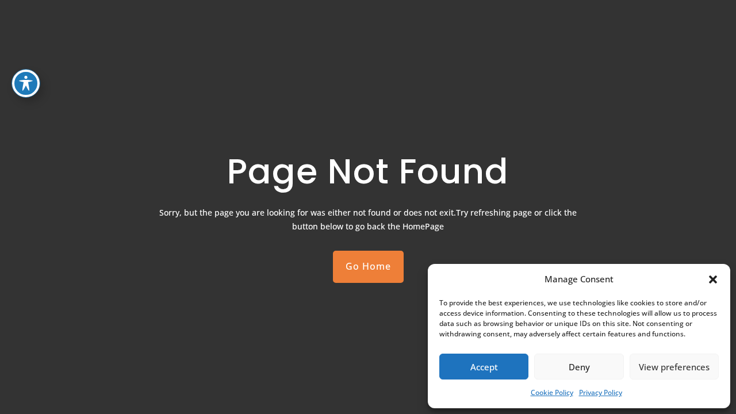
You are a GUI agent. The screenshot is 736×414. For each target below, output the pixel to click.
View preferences (674, 367)
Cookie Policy (552, 392)
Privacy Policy (600, 392)
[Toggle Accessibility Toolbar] (26, 83)
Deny (579, 367)
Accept (484, 367)
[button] (713, 279)
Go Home (368, 266)
